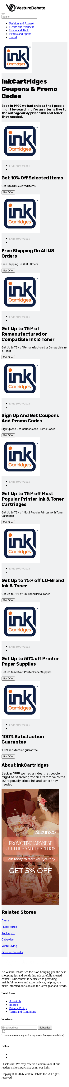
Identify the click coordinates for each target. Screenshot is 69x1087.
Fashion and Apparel (21, 23)
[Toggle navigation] (3, 13)
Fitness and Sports (20, 33)
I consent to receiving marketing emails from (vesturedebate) (33, 1035)
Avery (5, 920)
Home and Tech (19, 30)
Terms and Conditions (22, 1011)
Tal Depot (8, 933)
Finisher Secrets (12, 952)
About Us (15, 1001)
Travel (13, 37)
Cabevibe (8, 939)
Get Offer (8, 192)
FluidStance (9, 927)
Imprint (13, 1004)
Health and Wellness (21, 26)
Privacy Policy (18, 1008)
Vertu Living (9, 946)
